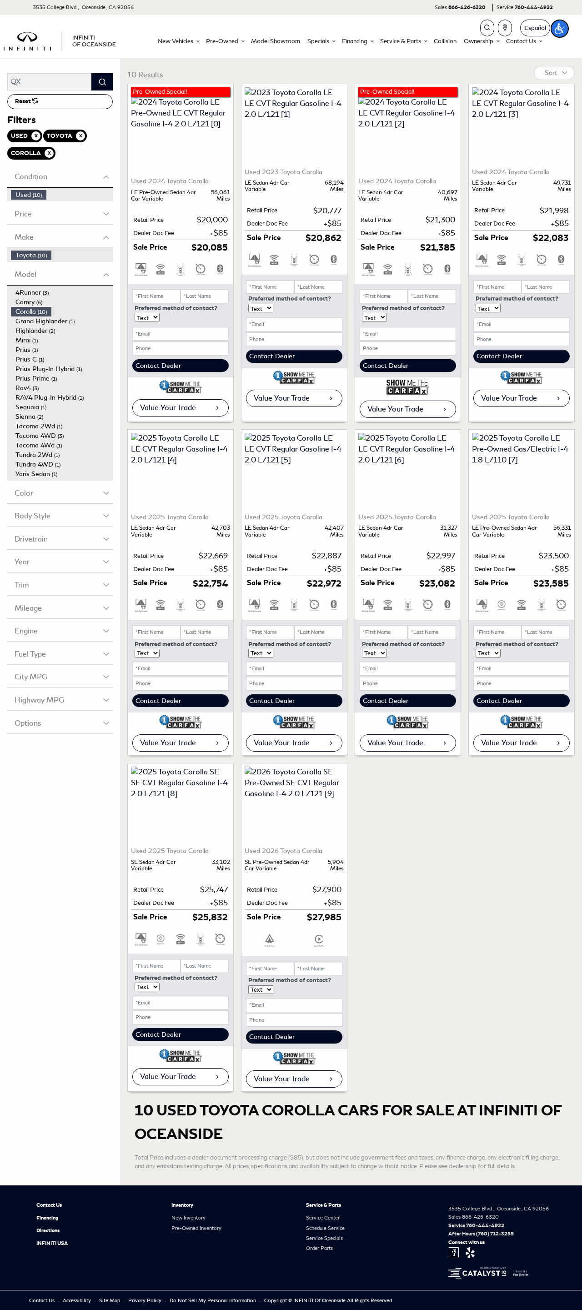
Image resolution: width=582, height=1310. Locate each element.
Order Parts (319, 1248)
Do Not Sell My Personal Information (213, 1300)
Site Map (110, 1300)
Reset (23, 101)
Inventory (182, 1205)
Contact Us (49, 1205)
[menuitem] (62, 195)
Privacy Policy (145, 1300)
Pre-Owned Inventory (196, 1228)
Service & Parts (323, 1205)
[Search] (102, 81)
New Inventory (188, 1218)
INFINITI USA (52, 1243)
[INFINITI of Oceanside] (60, 39)
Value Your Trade (168, 407)
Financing (47, 1218)
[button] (178, 41)
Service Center (323, 1218)
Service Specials (324, 1238)
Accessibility (77, 1300)
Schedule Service (325, 1228)
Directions (48, 1230)
